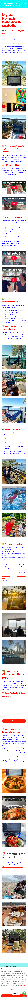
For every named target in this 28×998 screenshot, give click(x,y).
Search (15, 721)
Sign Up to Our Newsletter (9, 966)
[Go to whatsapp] (24, 993)
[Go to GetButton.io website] (24, 996)
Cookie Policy (22, 985)
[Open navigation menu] (26, 4)
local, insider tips (6, 576)
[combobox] (14, 704)
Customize (14, 989)
